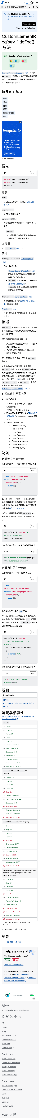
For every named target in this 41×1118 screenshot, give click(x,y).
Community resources (11, 1063)
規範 (5, 109)
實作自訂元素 (14, 508)
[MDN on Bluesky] (7, 1016)
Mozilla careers (8, 1035)
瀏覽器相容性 (8, 113)
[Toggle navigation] (36, 2)
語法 (5, 98)
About (4, 1027)
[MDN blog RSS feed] (19, 1016)
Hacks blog (6, 1106)
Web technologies (9, 1086)
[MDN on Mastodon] (15, 1016)
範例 (5, 106)
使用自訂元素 (11, 942)
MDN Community (9, 1058)
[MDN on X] (11, 1016)
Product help (7, 1048)
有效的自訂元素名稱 (16, 284)
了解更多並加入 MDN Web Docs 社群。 (21, 16)
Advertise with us (9, 1039)
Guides (5, 1094)
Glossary (5, 1102)
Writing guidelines (9, 1067)
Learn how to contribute (13, 964)
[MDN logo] (6, 1005)
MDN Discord (7, 1071)
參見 (5, 116)
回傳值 (6, 243)
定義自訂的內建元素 (14, 567)
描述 (5, 102)
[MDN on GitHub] (3, 1016)
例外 (4, 253)
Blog (4, 1031)
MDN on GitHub (8, 1075)
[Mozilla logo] (9, 1114)
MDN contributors (21, 974)
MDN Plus (6, 1043)
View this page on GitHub (14, 977)
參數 (4, 192)
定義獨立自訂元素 (13, 459)
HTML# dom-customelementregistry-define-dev (19, 703)
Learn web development (12, 1090)
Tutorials (5, 1098)
